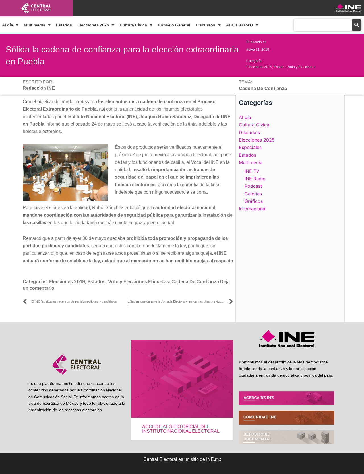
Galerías (253, 194)
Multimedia (34, 25)
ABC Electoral (239, 25)
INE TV (252, 171)
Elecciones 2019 (259, 67)
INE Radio (255, 178)
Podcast (253, 186)
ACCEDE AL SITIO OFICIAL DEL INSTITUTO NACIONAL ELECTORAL (181, 429)
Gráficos (254, 201)
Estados (64, 25)
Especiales (250, 147)
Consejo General (174, 25)
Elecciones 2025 (93, 25)
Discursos (205, 25)
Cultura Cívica (133, 25)
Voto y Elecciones (301, 67)
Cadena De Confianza (195, 281)
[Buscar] (356, 25)
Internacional (252, 208)
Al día (7, 25)
